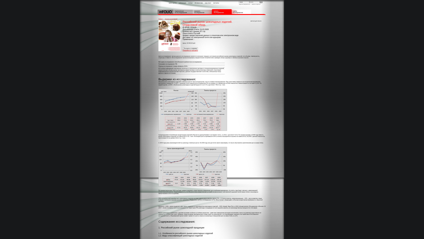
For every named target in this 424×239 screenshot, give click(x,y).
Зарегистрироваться (244, 4)
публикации (182, 3)
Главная (160, 18)
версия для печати (256, 21)
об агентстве (199, 3)
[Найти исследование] (241, 11)
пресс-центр (173, 3)
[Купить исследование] (222, 11)
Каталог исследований (171, 18)
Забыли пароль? (256, 4)
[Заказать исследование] (202, 11)
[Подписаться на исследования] (183, 11)
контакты (216, 3)
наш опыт (208, 3)
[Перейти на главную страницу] (165, 11)
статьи (190, 3)
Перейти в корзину (190, 50)
